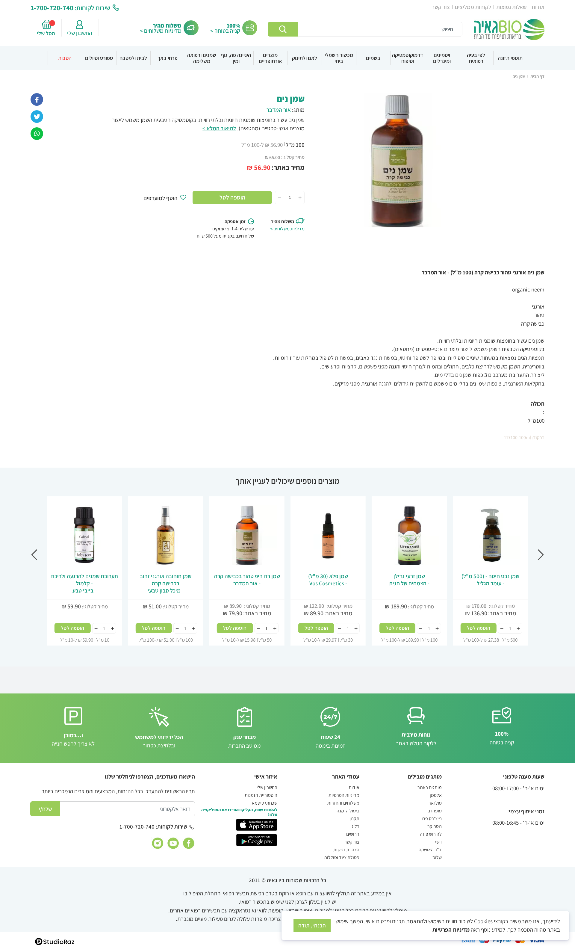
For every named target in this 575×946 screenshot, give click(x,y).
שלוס (437, 857)
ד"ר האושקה (430, 850)
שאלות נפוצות (511, 6)
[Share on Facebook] (37, 98)
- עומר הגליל (490, 579)
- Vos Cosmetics (328, 579)
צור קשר (441, 6)
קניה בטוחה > (225, 30)
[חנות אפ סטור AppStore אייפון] (256, 824)
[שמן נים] (37, 133)
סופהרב (435, 811)
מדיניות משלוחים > (160, 30)
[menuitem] (510, 58)
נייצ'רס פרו (432, 818)
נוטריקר (434, 826)
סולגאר (435, 803)
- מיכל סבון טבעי (165, 583)
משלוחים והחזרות (343, 803)
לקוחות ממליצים (473, 6)
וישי (438, 842)
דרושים (352, 834)
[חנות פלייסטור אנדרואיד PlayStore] (256, 839)
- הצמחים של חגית (409, 579)
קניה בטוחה (502, 738)
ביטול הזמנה (348, 811)
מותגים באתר (429, 787)
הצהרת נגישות (346, 850)
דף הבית (537, 76)
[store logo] (509, 29)
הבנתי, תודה (312, 925)
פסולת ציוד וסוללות (341, 857)
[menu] (288, 58)
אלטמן (436, 795)
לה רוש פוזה (431, 834)
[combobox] (365, 29)
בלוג (355, 826)
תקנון (354, 818)
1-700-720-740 (52, 7)
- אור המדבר (247, 579)
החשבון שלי (79, 33)
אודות (538, 6)
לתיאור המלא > (219, 128)
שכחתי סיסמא (264, 803)
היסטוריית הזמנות (261, 795)
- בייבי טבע (84, 583)
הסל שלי (47, 33)
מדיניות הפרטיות (344, 795)
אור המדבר (279, 109)
